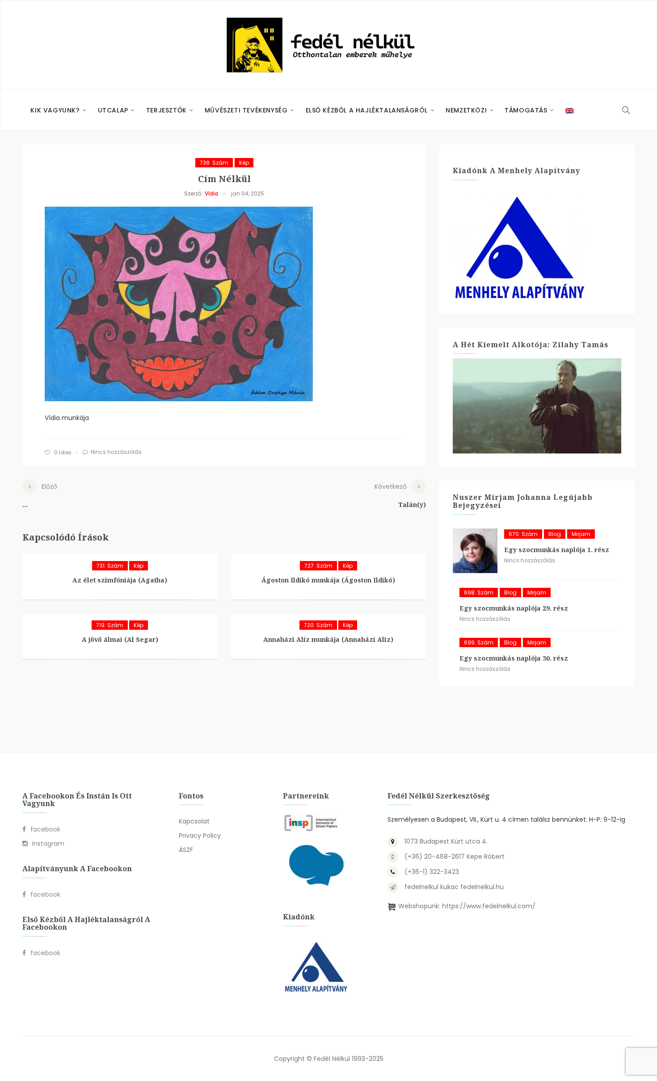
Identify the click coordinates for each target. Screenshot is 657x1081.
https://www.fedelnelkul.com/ (488, 906)
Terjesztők (166, 110)
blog (554, 534)
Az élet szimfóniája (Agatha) (119, 580)
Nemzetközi (466, 110)
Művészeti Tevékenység (246, 110)
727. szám (318, 566)
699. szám (478, 642)
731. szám (110, 566)
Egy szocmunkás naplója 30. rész (513, 658)
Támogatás (526, 110)
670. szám (523, 534)
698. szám (478, 592)
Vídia (211, 193)
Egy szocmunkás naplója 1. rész (556, 549)
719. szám (109, 625)
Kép (244, 162)
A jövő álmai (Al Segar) (120, 639)
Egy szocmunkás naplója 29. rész (513, 608)
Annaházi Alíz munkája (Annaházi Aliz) (328, 639)
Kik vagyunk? (55, 110)
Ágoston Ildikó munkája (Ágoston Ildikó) (328, 580)
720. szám (318, 625)
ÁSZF (186, 849)
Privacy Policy (200, 835)
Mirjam (581, 534)
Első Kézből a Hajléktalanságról (367, 110)
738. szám (214, 162)
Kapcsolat (194, 821)
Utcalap (113, 110)
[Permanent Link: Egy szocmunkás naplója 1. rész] (475, 550)
